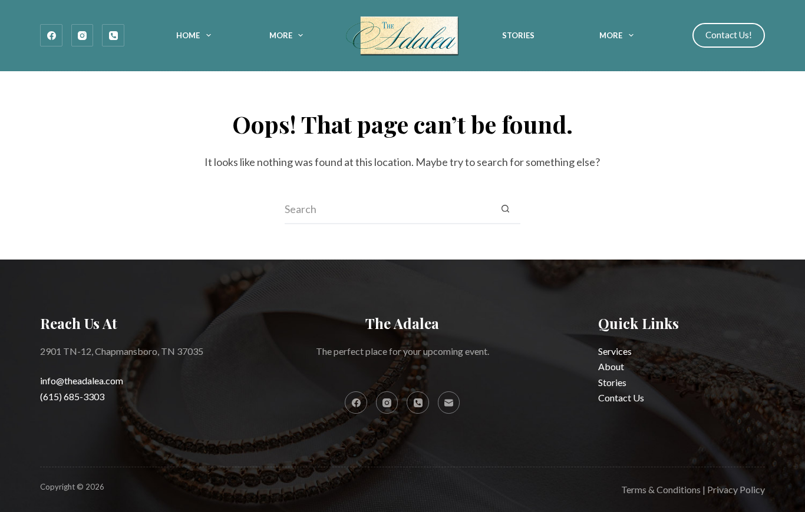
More (280, 35)
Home (188, 35)
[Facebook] (51, 35)
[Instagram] (82, 35)
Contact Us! (728, 34)
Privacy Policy (736, 489)
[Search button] (505, 209)
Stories (518, 35)
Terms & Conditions (661, 489)
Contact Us (621, 397)
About (611, 366)
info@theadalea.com (81, 380)
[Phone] (113, 35)
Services (615, 351)
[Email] (449, 402)
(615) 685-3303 (72, 396)
